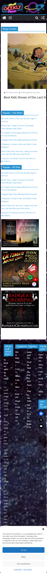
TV (16, 421)
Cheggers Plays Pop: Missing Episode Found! (19, 140)
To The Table (29, 398)
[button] (43, 529)
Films (17, 376)
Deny (23, 557)
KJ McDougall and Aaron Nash (30, 92)
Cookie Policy (18, 569)
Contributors (40, 358)
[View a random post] (43, 18)
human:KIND (29, 355)
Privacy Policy (27, 569)
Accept (23, 550)
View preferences (23, 564)
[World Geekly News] (23, 2)
